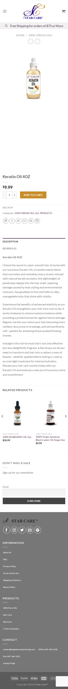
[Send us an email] (29, 530)
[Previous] (2, 423)
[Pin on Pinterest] (31, 221)
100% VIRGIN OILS (40, 35)
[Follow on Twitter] (22, 530)
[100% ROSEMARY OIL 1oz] (17, 413)
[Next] (65, 423)
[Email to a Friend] (25, 221)
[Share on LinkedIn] (37, 221)
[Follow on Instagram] (14, 530)
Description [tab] (10, 241)
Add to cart (33, 194)
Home (20, 35)
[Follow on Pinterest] (37, 530)
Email (6, 486)
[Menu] (5, 11)
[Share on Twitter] (18, 221)
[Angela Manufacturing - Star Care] (34, 11)
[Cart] (63, 11)
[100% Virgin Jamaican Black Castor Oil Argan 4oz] (50, 413)
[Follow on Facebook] (6, 530)
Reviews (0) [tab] (9, 248)
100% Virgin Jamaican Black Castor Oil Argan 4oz (50, 438)
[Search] (6, 26)
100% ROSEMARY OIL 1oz (17, 437)
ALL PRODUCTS (43, 213)
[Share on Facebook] (12, 221)
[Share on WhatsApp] (6, 221)
